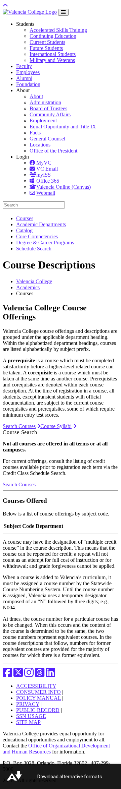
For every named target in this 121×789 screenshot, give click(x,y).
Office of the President (53, 151)
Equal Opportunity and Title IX (63, 126)
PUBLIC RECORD (37, 710)
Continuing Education (53, 36)
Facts (35, 132)
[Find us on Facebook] (7, 674)
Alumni (24, 78)
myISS (43, 175)
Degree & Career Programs (45, 242)
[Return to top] (5, 5)
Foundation (28, 84)
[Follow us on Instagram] (29, 674)
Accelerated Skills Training (58, 30)
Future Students (46, 48)
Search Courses (19, 426)
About (36, 96)
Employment (43, 120)
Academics (28, 287)
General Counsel (47, 138)
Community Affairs (50, 114)
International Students (53, 54)
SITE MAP (28, 722)
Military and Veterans (52, 60)
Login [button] (22, 157)
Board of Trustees (48, 108)
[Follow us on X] (18, 674)
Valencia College (34, 281)
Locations (40, 144)
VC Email (47, 169)
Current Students (47, 42)
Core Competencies (37, 236)
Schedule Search (33, 248)
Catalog (24, 230)
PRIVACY (27, 704)
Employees (28, 72)
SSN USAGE (31, 716)
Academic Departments (41, 224)
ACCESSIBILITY (36, 686)
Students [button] (25, 24)
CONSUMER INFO (38, 692)
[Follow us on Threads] (39, 674)
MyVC (43, 163)
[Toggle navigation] (63, 12)
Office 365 (47, 181)
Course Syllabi (56, 426)
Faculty (24, 66)
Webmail (45, 193)
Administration (45, 102)
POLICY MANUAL (38, 698)
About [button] (23, 90)
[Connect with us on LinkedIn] (50, 674)
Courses (24, 218)
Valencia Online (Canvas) (63, 187)
